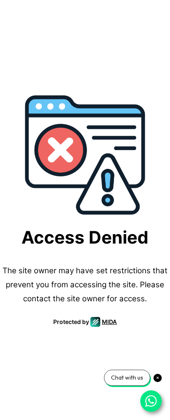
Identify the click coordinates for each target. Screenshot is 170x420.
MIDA (109, 321)
